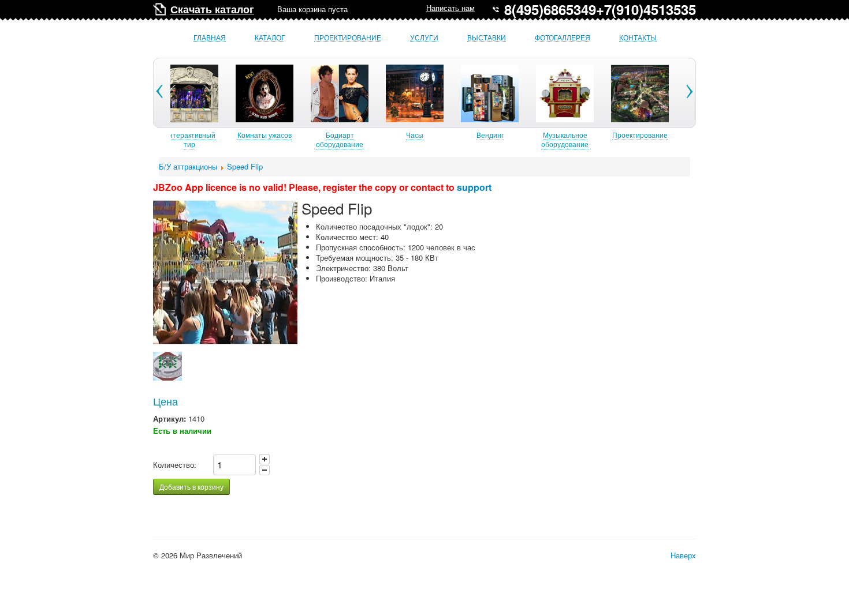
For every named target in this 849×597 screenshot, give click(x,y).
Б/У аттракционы (188, 166)
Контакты (638, 38)
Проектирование (347, 38)
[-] (264, 470)
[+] (264, 459)
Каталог (270, 38)
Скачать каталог (212, 9)
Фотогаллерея (562, 38)
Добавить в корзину (191, 486)
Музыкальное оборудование (565, 139)
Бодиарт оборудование (339, 139)
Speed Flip (245, 166)
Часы (414, 135)
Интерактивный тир (189, 139)
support (474, 187)
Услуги (424, 38)
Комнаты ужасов (264, 135)
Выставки (486, 38)
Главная (209, 38)
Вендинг (490, 135)
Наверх (683, 555)
